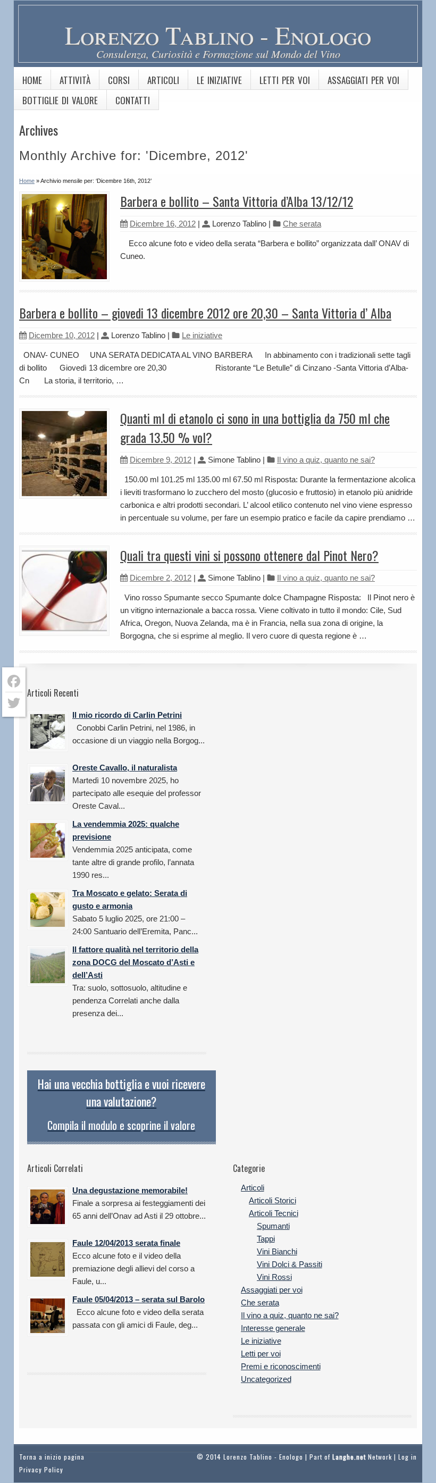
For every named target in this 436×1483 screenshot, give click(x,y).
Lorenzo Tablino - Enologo (218, 34)
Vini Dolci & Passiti (289, 1264)
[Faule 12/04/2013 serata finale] (47, 1259)
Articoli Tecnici (273, 1213)
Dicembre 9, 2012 (160, 459)
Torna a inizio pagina (52, 1456)
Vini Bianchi (277, 1251)
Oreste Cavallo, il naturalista (124, 767)
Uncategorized (266, 1379)
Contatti (132, 100)
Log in (407, 1456)
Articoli (163, 80)
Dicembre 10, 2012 (62, 335)
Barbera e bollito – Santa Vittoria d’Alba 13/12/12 (236, 201)
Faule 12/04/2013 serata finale (126, 1242)
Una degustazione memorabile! (130, 1190)
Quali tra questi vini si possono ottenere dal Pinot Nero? (249, 555)
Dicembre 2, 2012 (160, 577)
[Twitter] (13, 703)
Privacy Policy (41, 1469)
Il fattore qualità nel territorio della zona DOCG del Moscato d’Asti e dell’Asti (135, 962)
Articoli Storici (272, 1200)
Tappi (266, 1238)
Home (32, 80)
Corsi (119, 80)
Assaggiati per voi (363, 80)
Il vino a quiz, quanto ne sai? (326, 459)
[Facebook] (13, 681)
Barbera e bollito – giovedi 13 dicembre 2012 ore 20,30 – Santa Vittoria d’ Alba (205, 312)
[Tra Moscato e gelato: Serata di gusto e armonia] (47, 909)
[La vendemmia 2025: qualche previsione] (47, 840)
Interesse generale (273, 1328)
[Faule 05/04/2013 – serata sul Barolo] (47, 1315)
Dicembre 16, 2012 (163, 223)
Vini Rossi (274, 1276)
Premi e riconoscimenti (281, 1366)
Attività (75, 80)
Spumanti (273, 1225)
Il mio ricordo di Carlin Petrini (127, 714)
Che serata (302, 223)
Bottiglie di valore (60, 100)
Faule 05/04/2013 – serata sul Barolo (138, 1299)
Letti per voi (284, 80)
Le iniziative (219, 80)
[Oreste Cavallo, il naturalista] (47, 784)
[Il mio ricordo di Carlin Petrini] (47, 731)
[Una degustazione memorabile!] (47, 1206)
